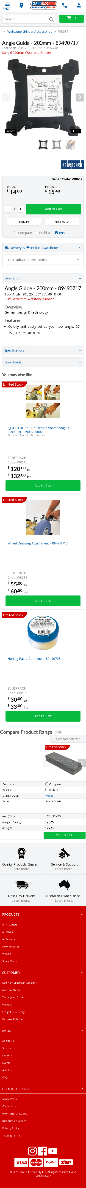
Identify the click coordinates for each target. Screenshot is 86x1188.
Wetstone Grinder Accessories (29, 31)
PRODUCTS (10, 914)
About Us (8, 1040)
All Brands (8, 939)
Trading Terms (11, 1135)
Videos (6, 953)
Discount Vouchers (14, 1121)
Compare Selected (68, 739)
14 (59, 732)
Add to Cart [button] (53, 209)
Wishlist (6, 1004)
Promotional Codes (14, 1113)
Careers (7, 1055)
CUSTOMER (11, 972)
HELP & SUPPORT (15, 1089)
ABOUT (7, 1030)
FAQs (5, 1077)
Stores (6, 1048)
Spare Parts (9, 961)
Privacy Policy (10, 1128)
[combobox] (43, 259)
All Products (9, 924)
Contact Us (9, 1106)
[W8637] (43, 97)
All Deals (7, 932)
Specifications (14, 350)
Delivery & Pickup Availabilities (34, 248)
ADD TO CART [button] (64, 835)
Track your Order (13, 997)
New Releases (10, 946)
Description (12, 278)
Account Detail (11, 990)
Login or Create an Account (19, 982)
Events (6, 1062)
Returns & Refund (13, 1019)
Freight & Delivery (13, 1012)
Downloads (12, 362)
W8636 (49, 795)
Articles (6, 1070)
